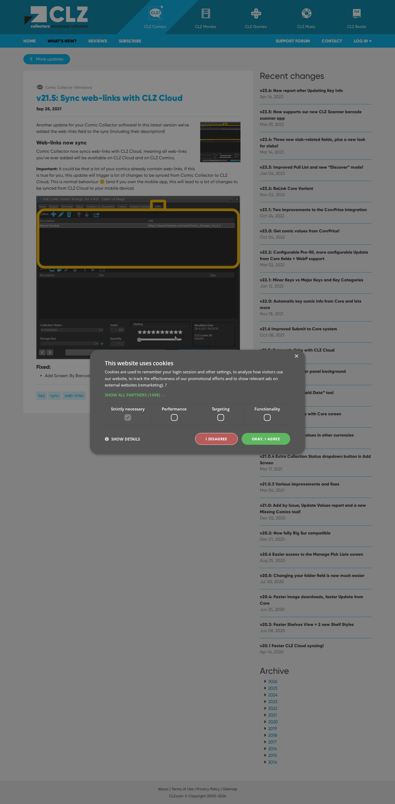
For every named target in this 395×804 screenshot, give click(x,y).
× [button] (296, 356)
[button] (197, 394)
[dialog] (197, 402)
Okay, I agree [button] (266, 438)
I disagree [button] (216, 438)
